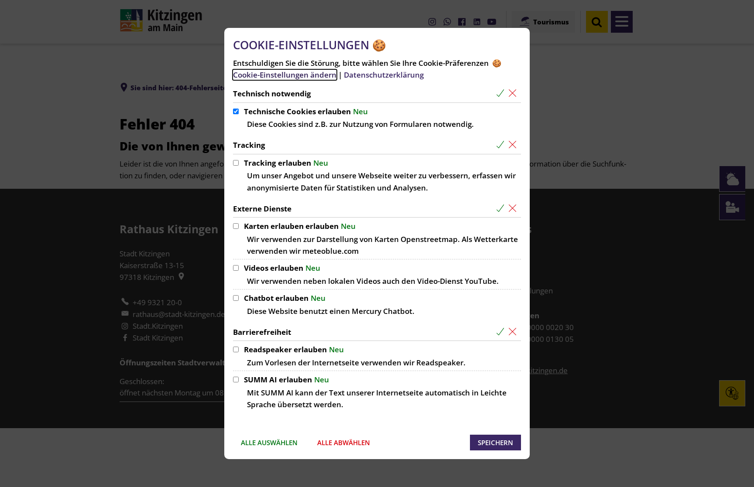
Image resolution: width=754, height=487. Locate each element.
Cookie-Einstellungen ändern (284, 75)
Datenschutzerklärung (384, 75)
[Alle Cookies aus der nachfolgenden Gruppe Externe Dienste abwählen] (514, 208)
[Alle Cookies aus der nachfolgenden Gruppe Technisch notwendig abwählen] (514, 93)
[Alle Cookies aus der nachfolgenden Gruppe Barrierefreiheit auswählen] (502, 332)
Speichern (495, 442)
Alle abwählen (343, 442)
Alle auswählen (269, 442)
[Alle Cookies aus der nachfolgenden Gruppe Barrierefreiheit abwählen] (514, 332)
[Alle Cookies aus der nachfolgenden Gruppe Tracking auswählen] (502, 145)
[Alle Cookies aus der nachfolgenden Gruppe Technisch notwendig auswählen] (502, 93)
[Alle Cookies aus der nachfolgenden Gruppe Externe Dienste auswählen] (502, 208)
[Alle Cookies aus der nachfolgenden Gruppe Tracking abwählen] (514, 145)
